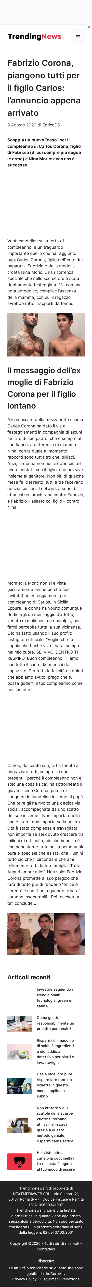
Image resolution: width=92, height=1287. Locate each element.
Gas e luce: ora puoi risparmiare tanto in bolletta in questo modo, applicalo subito (54, 1085)
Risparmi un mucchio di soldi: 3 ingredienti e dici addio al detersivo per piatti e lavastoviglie (55, 1051)
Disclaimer (49, 1279)
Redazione (70, 1279)
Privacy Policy (24, 1279)
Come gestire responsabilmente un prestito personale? (55, 1023)
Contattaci (46, 1249)
